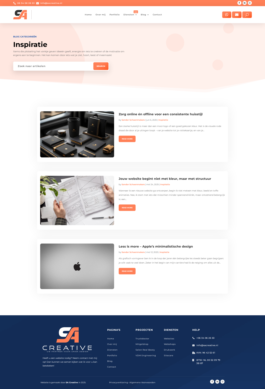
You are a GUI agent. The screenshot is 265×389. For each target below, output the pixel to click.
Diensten (112, 350)
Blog (110, 361)
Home (110, 338)
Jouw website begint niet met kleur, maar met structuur (165, 179)
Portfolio (112, 355)
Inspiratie (163, 120)
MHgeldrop (142, 344)
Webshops (170, 344)
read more (127, 139)
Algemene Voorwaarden (142, 382)
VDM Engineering (146, 355)
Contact (111, 367)
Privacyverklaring (118, 382)
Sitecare (168, 355)
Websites (169, 338)
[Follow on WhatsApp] (250, 3)
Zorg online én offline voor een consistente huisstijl (161, 114)
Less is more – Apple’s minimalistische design (156, 246)
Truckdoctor (142, 338)
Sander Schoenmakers (133, 120)
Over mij (112, 344)
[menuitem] (88, 14)
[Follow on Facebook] (239, 3)
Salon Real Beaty (145, 350)
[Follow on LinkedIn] (245, 3)
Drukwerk (169, 350)
